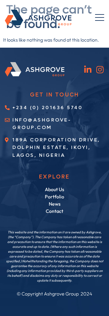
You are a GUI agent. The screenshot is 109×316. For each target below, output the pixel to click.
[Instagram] (100, 69)
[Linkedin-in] (88, 69)
